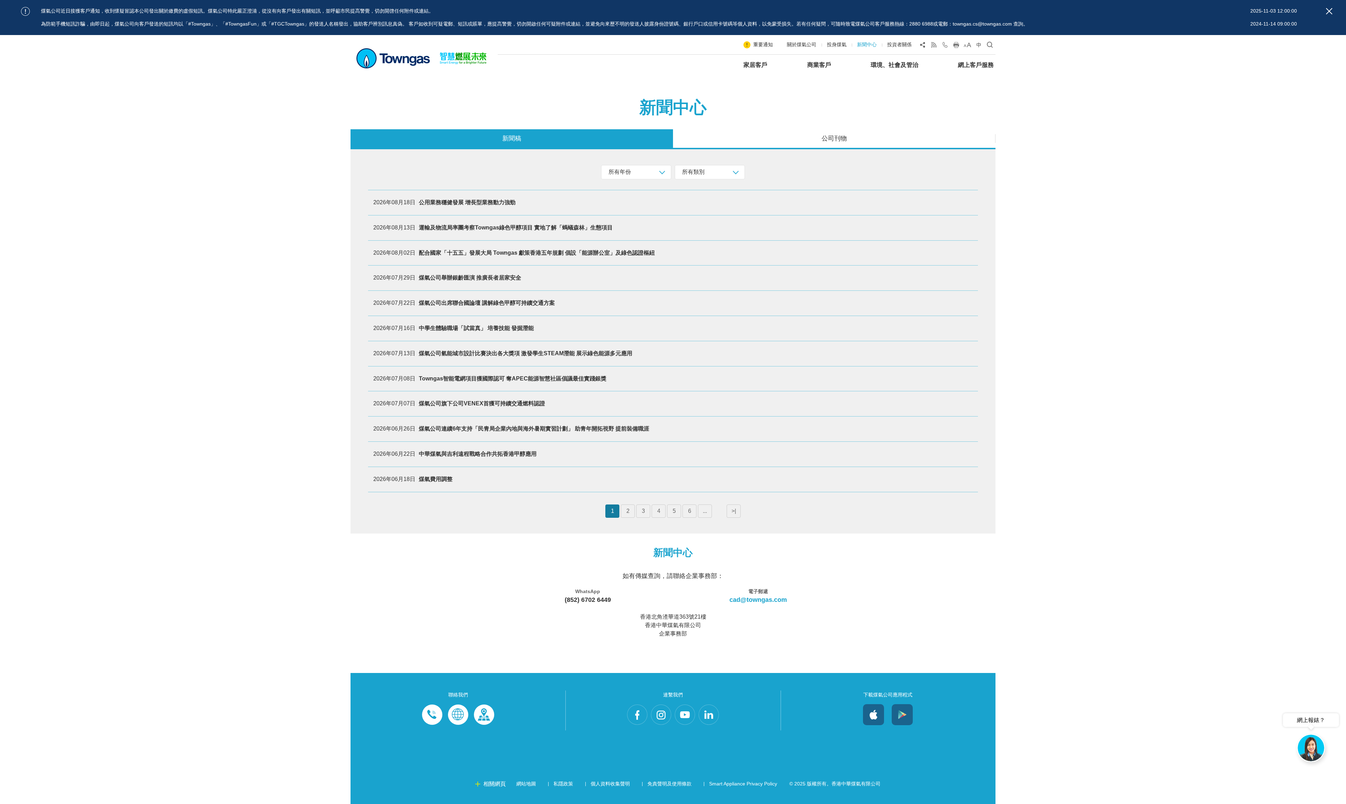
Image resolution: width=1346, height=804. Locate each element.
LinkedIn (709, 715)
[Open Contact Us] (945, 46)
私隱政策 (563, 783)
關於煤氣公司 (801, 44)
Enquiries (458, 715)
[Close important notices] (1329, 11)
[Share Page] (922, 46)
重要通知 (763, 44)
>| (734, 511)
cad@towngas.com (758, 599)
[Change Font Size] (967, 46)
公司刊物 (834, 138)
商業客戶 (819, 65)
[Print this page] (956, 46)
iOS (873, 714)
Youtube (685, 715)
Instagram (661, 715)
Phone (432, 715)
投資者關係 (899, 44)
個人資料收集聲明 (610, 783)
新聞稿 (511, 138)
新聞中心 (867, 44)
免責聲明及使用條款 (669, 783)
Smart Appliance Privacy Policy (743, 783)
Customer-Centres (484, 715)
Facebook (637, 715)
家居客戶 (755, 65)
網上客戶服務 (976, 65)
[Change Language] (979, 46)
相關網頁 (494, 784)
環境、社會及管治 (894, 65)
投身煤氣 (837, 44)
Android (902, 714)
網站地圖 (526, 783)
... (705, 511)
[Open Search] (990, 46)
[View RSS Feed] (934, 46)
